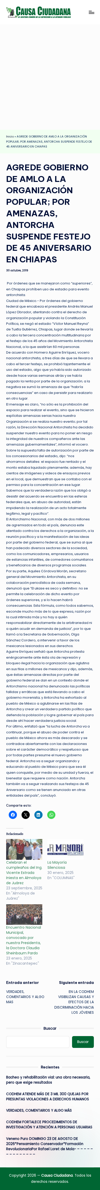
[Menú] (91, 12)
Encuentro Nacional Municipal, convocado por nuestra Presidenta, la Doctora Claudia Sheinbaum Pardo (23, 940)
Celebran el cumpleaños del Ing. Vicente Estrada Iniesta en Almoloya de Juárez (24, 872)
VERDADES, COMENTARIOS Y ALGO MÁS (39, 1110)
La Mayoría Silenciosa (57, 865)
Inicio (10, 136)
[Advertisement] (50, 77)
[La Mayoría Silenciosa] (65, 849)
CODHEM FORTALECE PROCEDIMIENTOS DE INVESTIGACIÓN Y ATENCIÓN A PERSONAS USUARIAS (49, 1125)
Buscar (50, 1028)
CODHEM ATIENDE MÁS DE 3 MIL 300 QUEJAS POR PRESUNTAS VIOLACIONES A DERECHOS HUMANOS (47, 1097)
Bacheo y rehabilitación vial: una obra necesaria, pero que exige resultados (48, 1080)
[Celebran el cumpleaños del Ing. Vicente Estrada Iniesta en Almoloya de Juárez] (24, 849)
